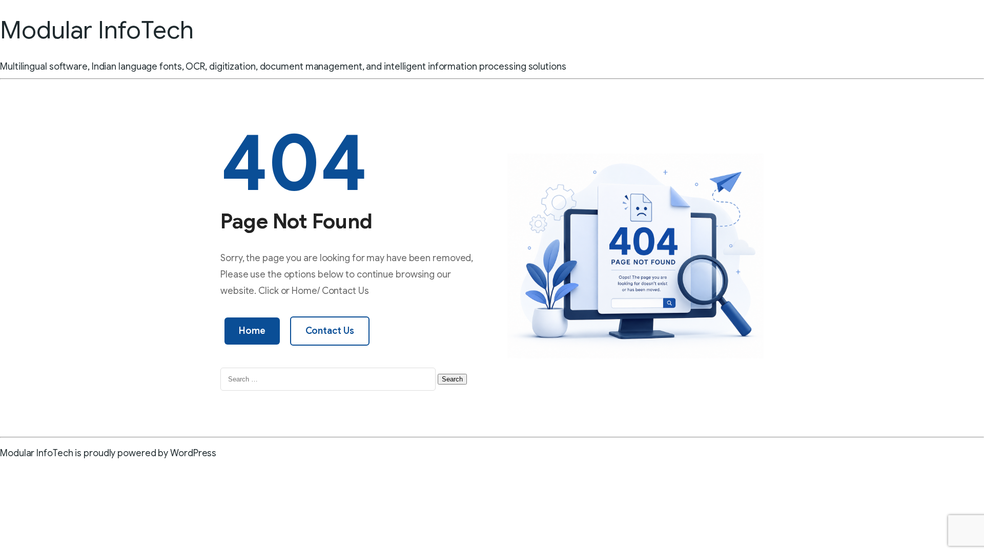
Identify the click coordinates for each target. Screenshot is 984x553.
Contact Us (329, 330)
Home (252, 330)
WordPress (193, 453)
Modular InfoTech (96, 30)
